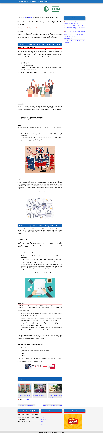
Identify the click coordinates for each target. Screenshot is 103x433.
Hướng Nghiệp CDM (51, 9)
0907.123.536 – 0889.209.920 (24, 421)
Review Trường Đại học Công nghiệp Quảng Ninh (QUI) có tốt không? (55, 395)
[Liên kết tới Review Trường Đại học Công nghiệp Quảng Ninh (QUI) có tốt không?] (55, 384)
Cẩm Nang (43, 414)
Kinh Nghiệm (43, 419)
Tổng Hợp (43, 424)
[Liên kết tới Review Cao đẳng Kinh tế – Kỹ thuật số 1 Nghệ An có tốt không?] (24, 384)
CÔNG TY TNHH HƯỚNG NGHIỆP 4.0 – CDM (28, 414)
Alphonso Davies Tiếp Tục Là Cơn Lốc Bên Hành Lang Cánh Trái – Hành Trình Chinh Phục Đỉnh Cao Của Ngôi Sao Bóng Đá (74, 27)
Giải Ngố (27, 399)
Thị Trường (43, 421)
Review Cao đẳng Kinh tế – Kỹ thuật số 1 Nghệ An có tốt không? (24, 395)
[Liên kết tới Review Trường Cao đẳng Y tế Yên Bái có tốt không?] (39, 384)
